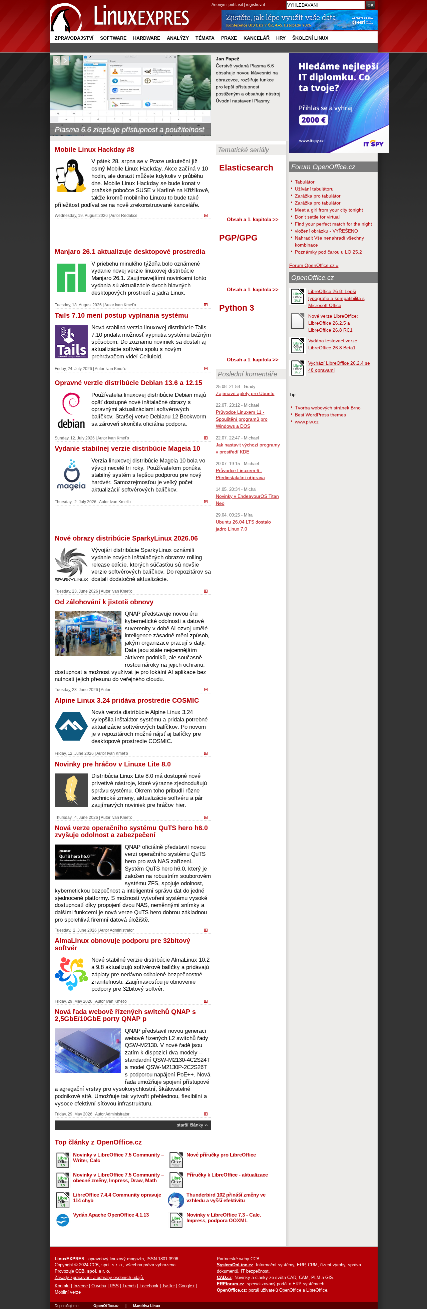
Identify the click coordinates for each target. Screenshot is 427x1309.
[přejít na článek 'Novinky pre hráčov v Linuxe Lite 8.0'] (207, 816)
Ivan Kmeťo (125, 305)
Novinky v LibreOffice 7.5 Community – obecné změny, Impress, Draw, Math (118, 1177)
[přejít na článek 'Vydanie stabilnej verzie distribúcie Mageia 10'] (207, 501)
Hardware (146, 38)
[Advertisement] (133, 233)
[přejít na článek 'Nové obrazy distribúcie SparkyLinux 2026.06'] (207, 590)
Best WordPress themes (320, 414)
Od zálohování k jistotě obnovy (104, 602)
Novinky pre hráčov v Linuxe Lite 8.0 (113, 764)
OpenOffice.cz (312, 277)
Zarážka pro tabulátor (318, 196)
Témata (205, 38)
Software (113, 38)
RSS (114, 1286)
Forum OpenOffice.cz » (314, 265)
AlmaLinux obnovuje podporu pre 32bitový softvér (122, 944)
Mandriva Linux (146, 1306)
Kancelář (257, 38)
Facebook (148, 1286)
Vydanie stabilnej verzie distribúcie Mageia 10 (127, 448)
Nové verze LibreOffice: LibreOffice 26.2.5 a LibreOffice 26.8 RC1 (333, 323)
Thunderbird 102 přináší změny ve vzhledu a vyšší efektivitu (226, 1197)
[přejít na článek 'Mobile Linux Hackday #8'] (207, 215)
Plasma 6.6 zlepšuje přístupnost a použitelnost (129, 129)
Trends (129, 1286)
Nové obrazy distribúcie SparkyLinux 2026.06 (126, 538)
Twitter (168, 1286)
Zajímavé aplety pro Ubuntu (245, 393)
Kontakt (62, 1286)
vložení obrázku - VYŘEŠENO (326, 231)
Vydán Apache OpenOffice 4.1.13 (111, 1215)
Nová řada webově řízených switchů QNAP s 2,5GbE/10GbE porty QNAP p (125, 1015)
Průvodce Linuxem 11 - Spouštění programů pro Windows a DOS (242, 419)
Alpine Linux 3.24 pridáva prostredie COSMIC (127, 700)
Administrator (122, 930)
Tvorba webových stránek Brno (328, 407)
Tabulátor (305, 182)
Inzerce (80, 1286)
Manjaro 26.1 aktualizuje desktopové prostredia (130, 251)
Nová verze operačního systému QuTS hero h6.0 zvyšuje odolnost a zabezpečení (131, 831)
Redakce (129, 215)
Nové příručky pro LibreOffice (221, 1155)
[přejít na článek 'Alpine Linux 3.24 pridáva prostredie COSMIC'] (207, 752)
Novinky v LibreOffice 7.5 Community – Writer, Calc (118, 1157)
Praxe (229, 38)
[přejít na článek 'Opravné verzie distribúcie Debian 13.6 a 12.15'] (207, 437)
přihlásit (236, 4)
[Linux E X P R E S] (120, 16)
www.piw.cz (307, 421)
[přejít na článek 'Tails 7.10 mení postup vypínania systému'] (207, 368)
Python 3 (236, 307)
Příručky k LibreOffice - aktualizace (227, 1175)
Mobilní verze (68, 1292)
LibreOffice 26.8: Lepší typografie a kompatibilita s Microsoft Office (336, 298)
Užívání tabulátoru (314, 189)
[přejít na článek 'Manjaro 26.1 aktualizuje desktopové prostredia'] (207, 304)
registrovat (255, 4)
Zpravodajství (74, 38)
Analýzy (178, 38)
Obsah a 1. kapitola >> (253, 219)
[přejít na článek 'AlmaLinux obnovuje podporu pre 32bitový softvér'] (207, 1000)
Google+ (186, 1286)
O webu (98, 1286)
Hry (281, 38)
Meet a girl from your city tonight (329, 210)
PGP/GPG (238, 237)
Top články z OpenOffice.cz (98, 1142)
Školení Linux (310, 38)
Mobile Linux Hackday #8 (94, 149)
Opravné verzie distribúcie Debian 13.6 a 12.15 (128, 382)
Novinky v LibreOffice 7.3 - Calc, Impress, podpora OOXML (223, 1217)
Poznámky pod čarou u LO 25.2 (328, 252)
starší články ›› (192, 1124)
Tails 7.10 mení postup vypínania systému (121, 315)
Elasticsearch (246, 167)
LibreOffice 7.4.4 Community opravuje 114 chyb (117, 1197)
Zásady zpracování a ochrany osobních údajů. (99, 1277)
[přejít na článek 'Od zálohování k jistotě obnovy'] (207, 689)
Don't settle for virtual (317, 217)
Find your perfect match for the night (333, 224)
